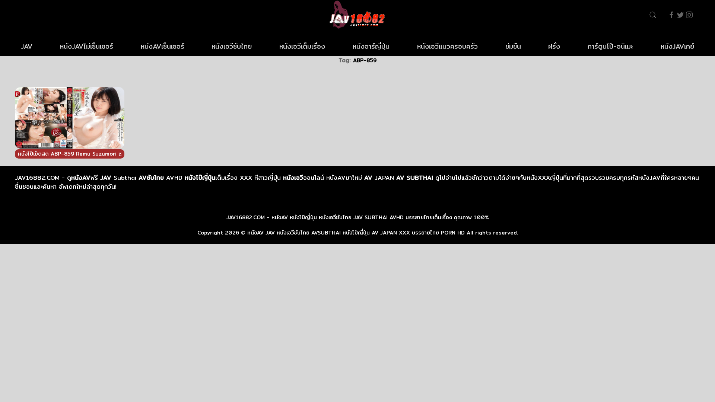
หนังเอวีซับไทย (232, 46)
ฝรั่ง (554, 46)
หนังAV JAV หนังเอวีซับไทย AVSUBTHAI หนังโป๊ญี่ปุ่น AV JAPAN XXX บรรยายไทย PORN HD (356, 233)
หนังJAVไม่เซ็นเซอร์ (86, 46)
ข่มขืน (513, 46)
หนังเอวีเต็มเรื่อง (302, 46)
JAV (26, 46)
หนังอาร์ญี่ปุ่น (371, 46)
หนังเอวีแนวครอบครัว (447, 46)
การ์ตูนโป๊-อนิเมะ (610, 46)
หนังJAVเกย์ (677, 46)
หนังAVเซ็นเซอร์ (162, 46)
